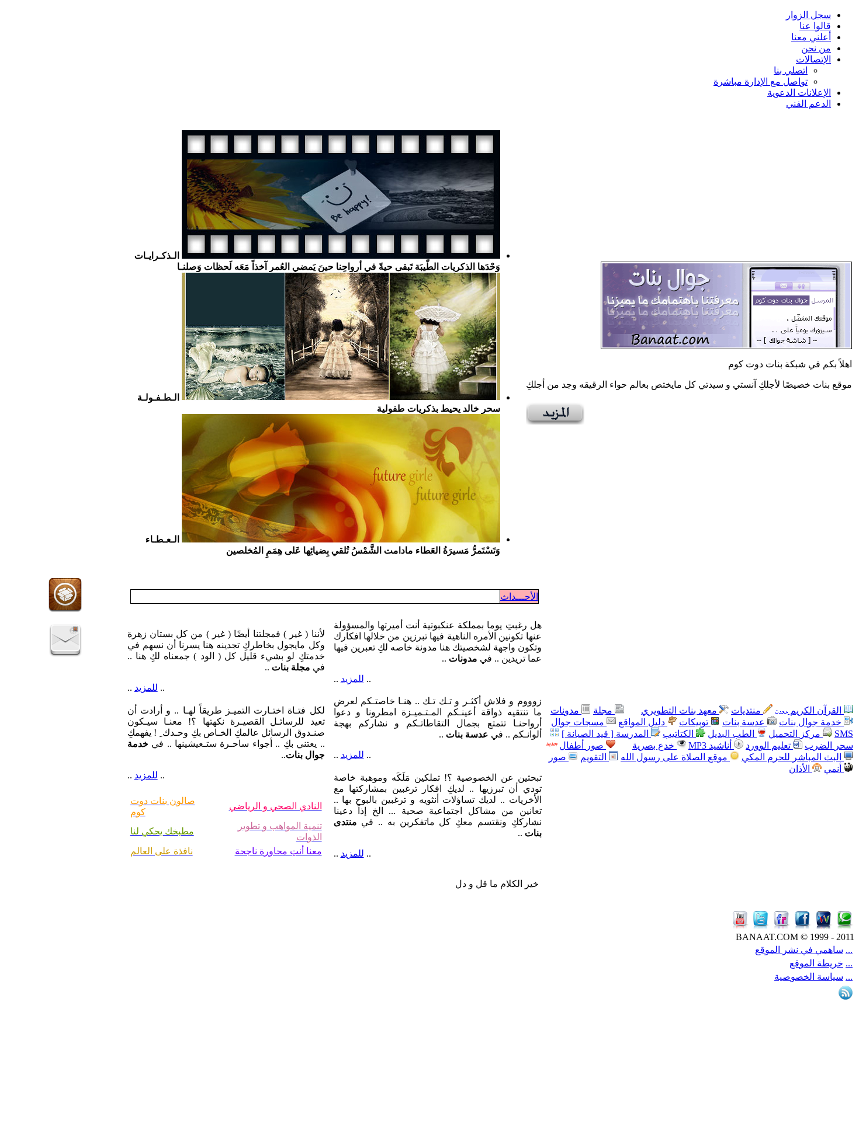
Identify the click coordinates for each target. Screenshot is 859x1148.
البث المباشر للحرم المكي (793, 757)
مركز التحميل (795, 734)
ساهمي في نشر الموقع (799, 950)
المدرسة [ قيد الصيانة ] (606, 734)
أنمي (834, 769)
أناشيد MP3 (711, 745)
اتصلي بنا (791, 70)
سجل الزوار (808, 15)
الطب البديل (732, 734)
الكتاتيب (679, 734)
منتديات (747, 710)
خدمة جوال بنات (811, 722)
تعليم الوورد (769, 745)
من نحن (816, 48)
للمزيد (352, 679)
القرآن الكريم (816, 710)
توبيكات (695, 722)
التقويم (594, 757)
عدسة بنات (744, 722)
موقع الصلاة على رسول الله (675, 757)
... (849, 950)
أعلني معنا (811, 37)
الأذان (800, 769)
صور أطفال (582, 745)
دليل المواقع (642, 722)
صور (559, 757)
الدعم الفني (808, 104)
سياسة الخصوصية (808, 977)
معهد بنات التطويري (680, 710)
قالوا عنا (815, 26)
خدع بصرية (654, 745)
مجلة (604, 710)
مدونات (565, 710)
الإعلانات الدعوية (799, 93)
